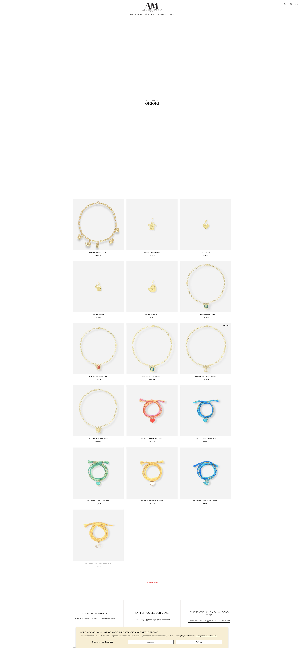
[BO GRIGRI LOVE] (205, 224)
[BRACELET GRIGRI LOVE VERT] (98, 473)
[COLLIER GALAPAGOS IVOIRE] (205, 348)
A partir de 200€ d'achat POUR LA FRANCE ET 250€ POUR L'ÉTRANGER (95, 619)
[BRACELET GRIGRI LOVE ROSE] (152, 410)
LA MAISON (161, 14)
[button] (285, 4)
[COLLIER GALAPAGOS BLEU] (152, 348)
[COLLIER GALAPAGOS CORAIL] (98, 348)
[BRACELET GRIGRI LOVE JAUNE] (152, 473)
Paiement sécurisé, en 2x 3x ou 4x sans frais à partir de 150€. (209, 620)
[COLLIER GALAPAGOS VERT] (205, 286)
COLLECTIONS (136, 14)
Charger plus (151, 582)
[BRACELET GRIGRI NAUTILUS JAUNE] (98, 535)
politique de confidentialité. (206, 636)
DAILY (171, 14)
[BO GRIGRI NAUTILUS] (152, 286)
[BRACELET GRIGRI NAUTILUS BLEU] (205, 473)
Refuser (199, 642)
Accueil (149, 100)
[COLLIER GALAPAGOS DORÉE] (98, 410)
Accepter (150, 642)
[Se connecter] (291, 4)
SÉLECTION (149, 14)
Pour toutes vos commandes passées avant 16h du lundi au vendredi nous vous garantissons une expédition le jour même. (152, 619)
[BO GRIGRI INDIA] (98, 286)
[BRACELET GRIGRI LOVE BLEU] (205, 410)
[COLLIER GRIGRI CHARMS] (98, 224)
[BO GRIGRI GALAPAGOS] (152, 224)
